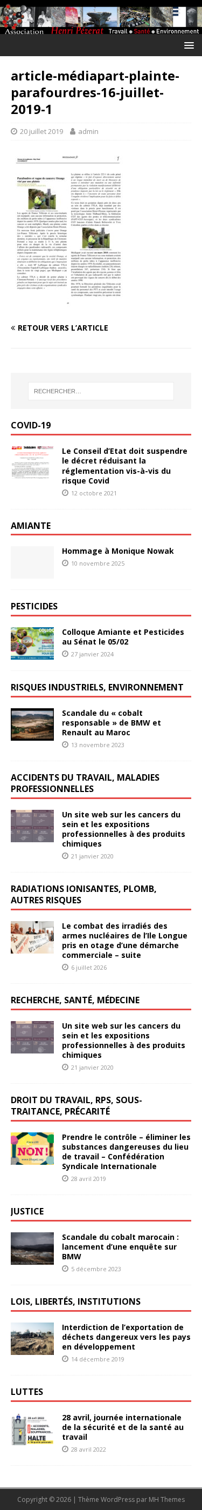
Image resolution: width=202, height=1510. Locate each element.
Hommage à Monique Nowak (118, 551)
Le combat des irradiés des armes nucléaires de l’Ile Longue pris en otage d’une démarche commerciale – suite (124, 941)
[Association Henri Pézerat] (101, 27)
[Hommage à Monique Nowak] (32, 572)
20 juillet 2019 (41, 131)
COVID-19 (31, 425)
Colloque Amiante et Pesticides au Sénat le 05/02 (123, 637)
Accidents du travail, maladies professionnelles (85, 783)
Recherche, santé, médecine (75, 1000)
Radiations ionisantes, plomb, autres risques (84, 894)
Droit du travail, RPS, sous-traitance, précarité (76, 1105)
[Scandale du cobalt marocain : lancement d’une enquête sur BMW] (32, 1258)
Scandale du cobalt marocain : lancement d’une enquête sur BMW (120, 1246)
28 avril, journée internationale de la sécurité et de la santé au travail (123, 1427)
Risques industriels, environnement (97, 687)
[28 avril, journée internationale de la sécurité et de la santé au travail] (32, 1438)
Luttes (27, 1392)
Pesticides (34, 606)
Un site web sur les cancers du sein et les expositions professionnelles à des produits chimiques (123, 829)
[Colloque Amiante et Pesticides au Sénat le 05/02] (32, 653)
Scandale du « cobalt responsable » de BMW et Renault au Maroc (111, 722)
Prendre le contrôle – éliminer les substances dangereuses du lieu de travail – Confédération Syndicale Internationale (126, 1152)
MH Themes (167, 1499)
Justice (27, 1211)
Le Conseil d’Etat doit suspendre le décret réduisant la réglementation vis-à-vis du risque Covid (124, 466)
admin (88, 131)
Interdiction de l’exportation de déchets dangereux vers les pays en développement (126, 1337)
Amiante (31, 526)
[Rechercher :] (101, 391)
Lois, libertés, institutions (76, 1301)
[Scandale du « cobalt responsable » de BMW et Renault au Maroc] (32, 734)
